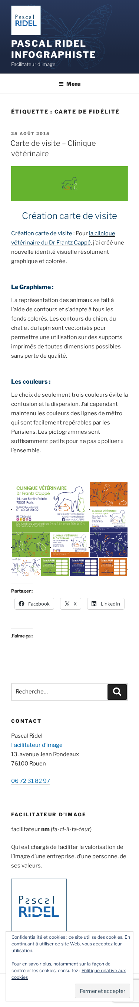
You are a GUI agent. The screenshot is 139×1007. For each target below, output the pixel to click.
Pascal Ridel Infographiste (53, 49)
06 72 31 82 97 (30, 781)
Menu (73, 84)
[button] (50, 506)
